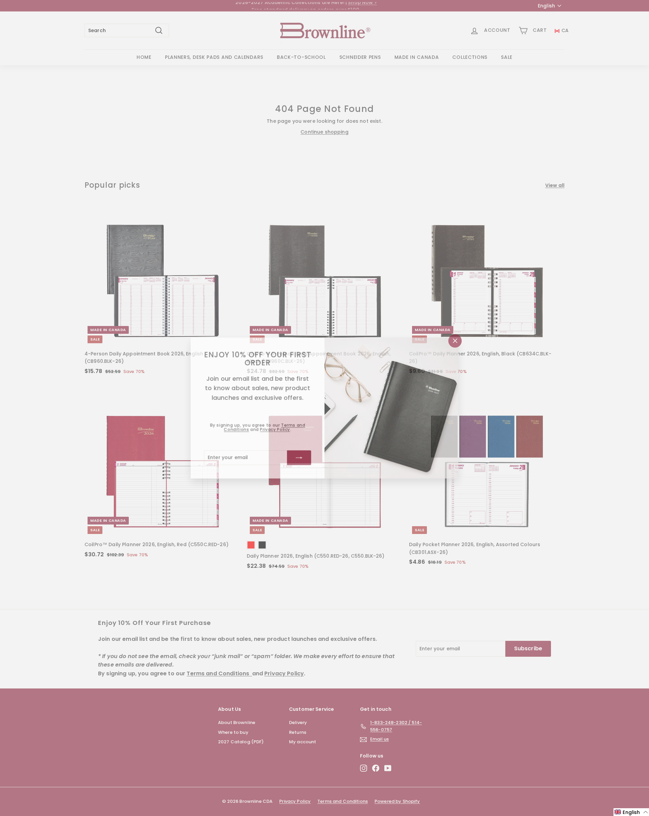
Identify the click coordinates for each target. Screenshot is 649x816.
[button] (631, 812)
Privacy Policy (274, 430)
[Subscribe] (299, 458)
